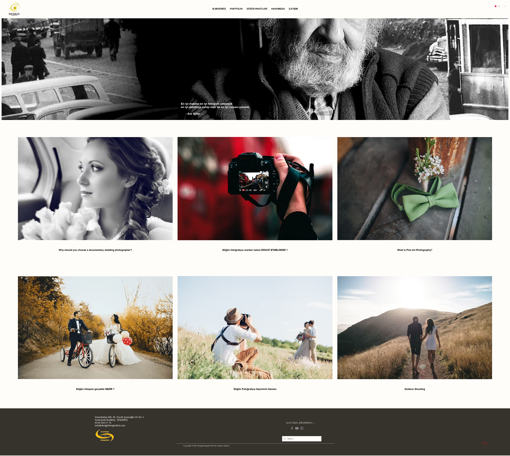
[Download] (485, 444)
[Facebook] (292, 428)
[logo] (14, 9)
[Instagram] (302, 428)
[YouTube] (297, 428)
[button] (219, 8)
